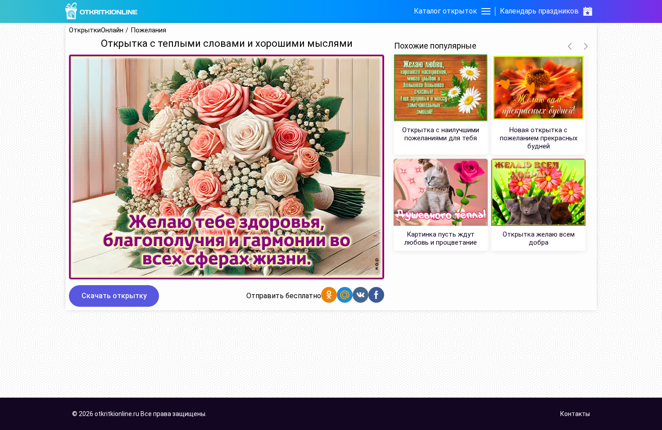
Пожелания (148, 30)
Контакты (575, 413)
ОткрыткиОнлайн (96, 30)
